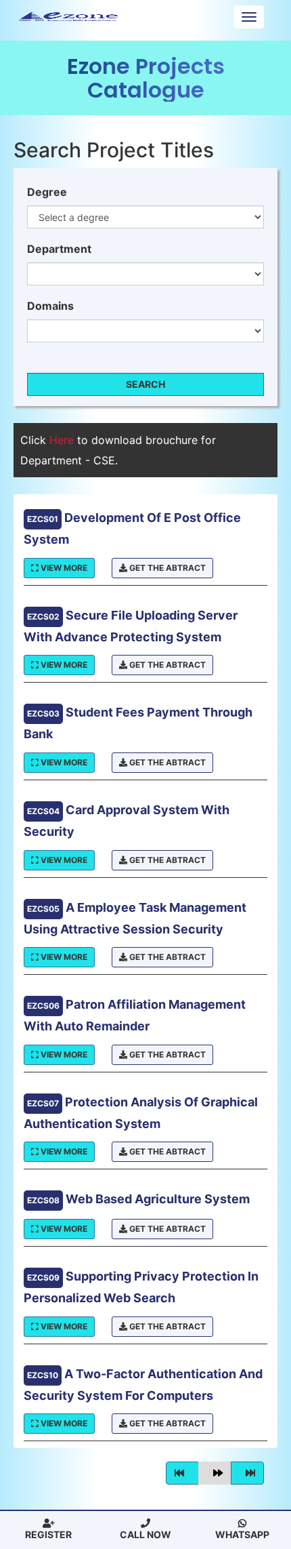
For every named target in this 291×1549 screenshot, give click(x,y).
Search (145, 384)
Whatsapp (242, 1534)
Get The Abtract (166, 568)
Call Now (145, 1534)
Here (63, 440)
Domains (50, 306)
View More (63, 568)
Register (48, 1534)
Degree (47, 192)
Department (59, 249)
